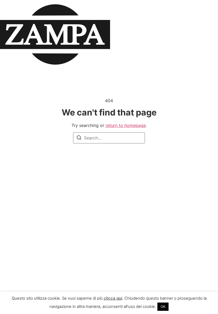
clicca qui (113, 298)
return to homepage (126, 125)
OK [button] (163, 306)
